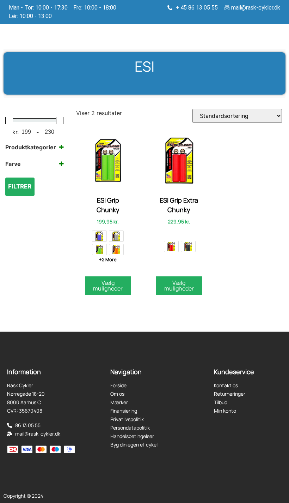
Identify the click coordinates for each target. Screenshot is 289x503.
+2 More (108, 259)
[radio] (99, 236)
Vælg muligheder (108, 285)
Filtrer (19, 186)
